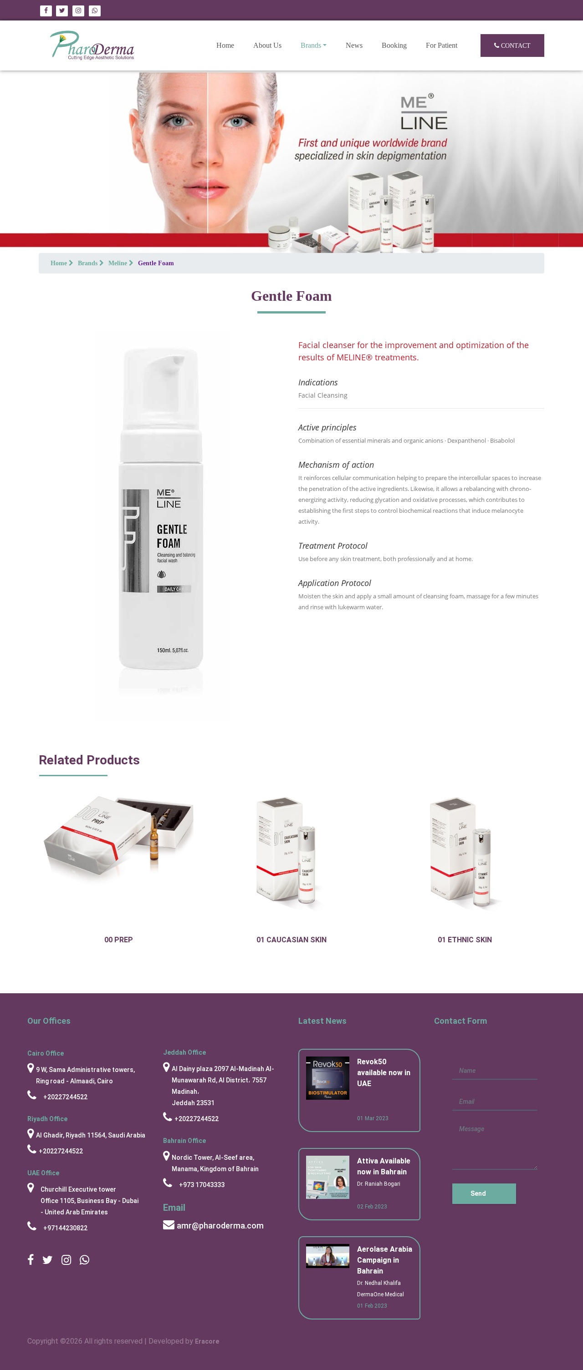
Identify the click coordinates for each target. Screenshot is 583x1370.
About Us (267, 45)
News (354, 45)
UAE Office (43, 1173)
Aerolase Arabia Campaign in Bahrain (384, 1260)
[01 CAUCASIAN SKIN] (291, 857)
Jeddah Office (184, 1052)
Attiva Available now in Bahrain (383, 1166)
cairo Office (45, 1053)
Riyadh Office (47, 1118)
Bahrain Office (184, 1140)
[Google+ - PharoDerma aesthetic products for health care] (78, 10)
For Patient (441, 45)
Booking (394, 45)
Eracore (207, 1341)
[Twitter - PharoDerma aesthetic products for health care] (62, 10)
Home (229, 45)
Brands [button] (311, 45)
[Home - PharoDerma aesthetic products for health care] (92, 45)
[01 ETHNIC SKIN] (465, 857)
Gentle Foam (156, 263)
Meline (118, 263)
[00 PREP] (118, 837)
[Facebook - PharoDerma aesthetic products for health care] (47, 10)
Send (478, 1193)
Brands (88, 263)
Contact (515, 45)
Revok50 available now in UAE (383, 1072)
